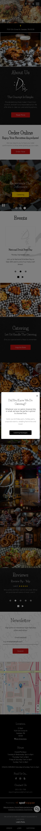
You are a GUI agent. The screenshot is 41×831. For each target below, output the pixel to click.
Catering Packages (20, 433)
